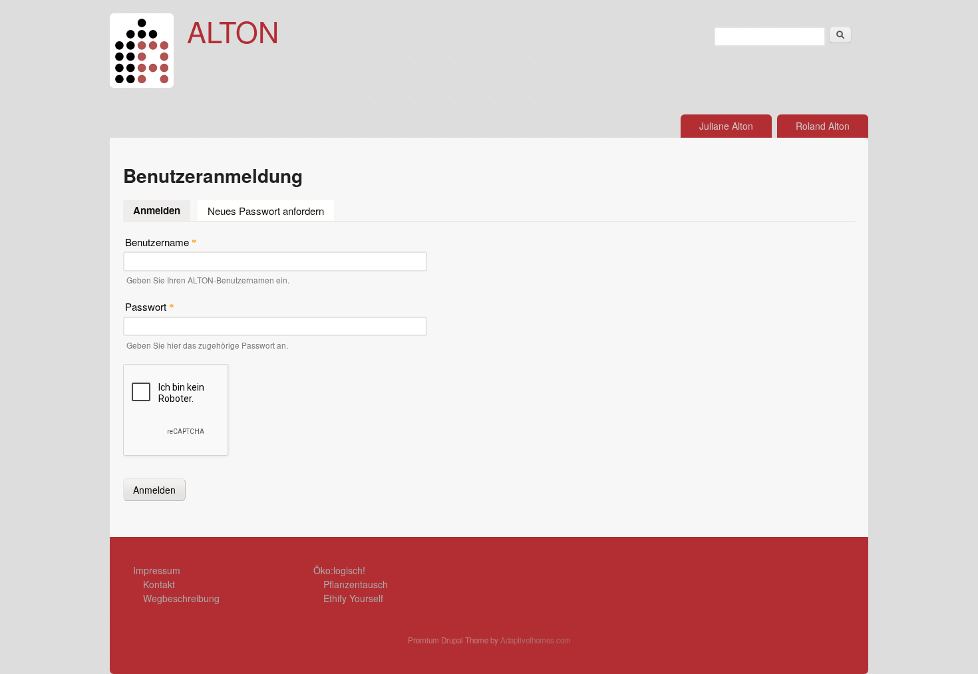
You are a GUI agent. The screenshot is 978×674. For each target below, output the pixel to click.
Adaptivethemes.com (535, 640)
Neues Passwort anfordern (266, 211)
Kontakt (159, 584)
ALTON (233, 30)
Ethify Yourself (353, 598)
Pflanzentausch (355, 584)
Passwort (149, 306)
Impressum (156, 570)
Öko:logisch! (339, 570)
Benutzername (161, 242)
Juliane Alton (726, 125)
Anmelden (161, 210)
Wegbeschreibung (181, 598)
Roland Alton (823, 125)
